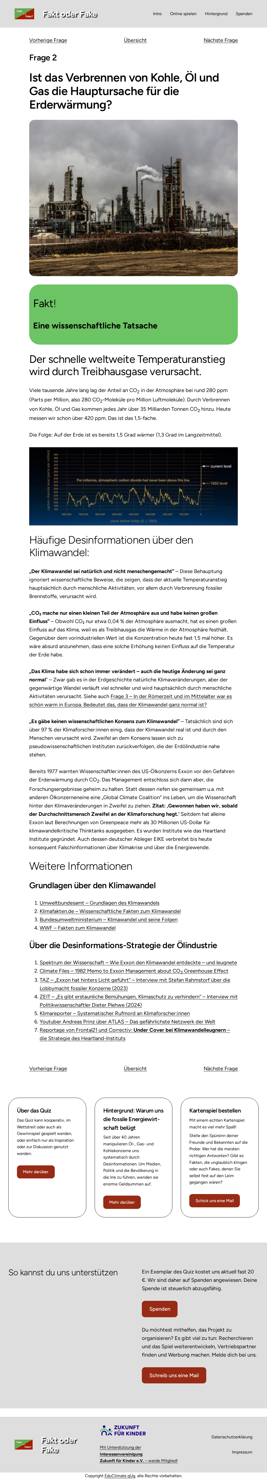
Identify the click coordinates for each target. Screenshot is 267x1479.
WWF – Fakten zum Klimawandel (78, 928)
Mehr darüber (35, 1171)
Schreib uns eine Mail (174, 1375)
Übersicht (135, 40)
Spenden (159, 1309)
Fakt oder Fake (70, 14)
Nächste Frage (221, 40)
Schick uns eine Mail (215, 1200)
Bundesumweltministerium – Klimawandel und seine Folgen (109, 919)
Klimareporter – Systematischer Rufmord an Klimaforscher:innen (115, 1013)
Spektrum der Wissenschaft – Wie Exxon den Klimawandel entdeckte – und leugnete (138, 962)
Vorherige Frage (48, 40)
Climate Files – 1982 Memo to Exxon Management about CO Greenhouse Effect (134, 971)
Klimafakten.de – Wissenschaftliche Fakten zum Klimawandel (110, 911)
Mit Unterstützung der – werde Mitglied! (139, 1454)
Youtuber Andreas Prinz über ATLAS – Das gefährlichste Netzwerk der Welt (127, 1021)
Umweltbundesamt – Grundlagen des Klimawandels (99, 903)
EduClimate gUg (120, 1475)
